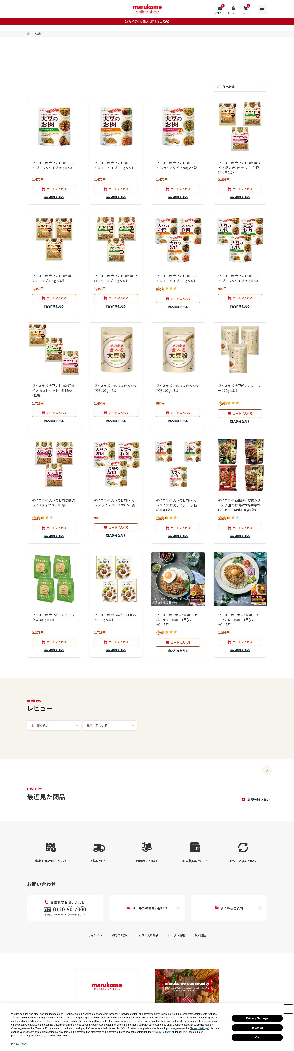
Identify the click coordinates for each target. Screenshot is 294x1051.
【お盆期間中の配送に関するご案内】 (147, 21)
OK (257, 1037)
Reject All (257, 1027)
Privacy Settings (257, 1018)
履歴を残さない (258, 799)
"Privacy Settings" (199, 1028)
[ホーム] (28, 33)
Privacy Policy (18, 1043)
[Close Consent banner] (288, 1009)
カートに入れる (57, 189)
